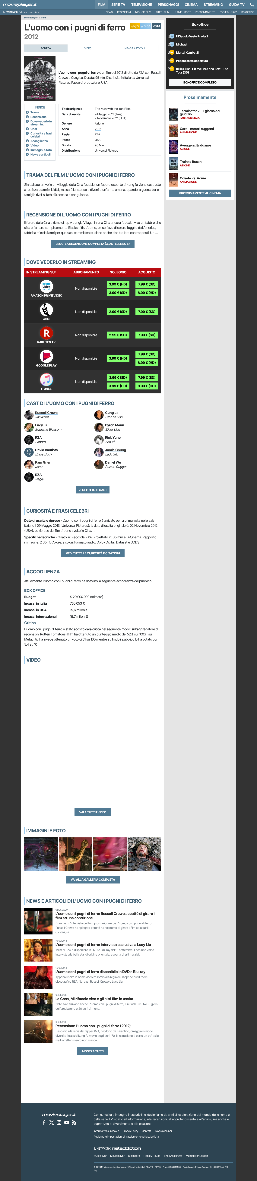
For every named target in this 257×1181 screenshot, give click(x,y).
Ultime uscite (182, 12)
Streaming (213, 5)
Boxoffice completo (200, 82)
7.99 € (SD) (146, 284)
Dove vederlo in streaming (41, 122)
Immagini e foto (41, 150)
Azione (99, 123)
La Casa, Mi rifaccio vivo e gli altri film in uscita (94, 999)
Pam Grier (43, 462)
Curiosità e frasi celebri (41, 134)
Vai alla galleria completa (93, 879)
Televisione (141, 5)
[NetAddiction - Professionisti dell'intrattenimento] (126, 1148)
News (109, 12)
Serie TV (118, 5)
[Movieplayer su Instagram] (59, 1122)
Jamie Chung (115, 450)
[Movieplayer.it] (20, 4)
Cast (33, 129)
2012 (98, 129)
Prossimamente (205, 12)
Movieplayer (31, 18)
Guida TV (237, 5)
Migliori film (143, 12)
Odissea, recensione (29, 12)
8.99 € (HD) (147, 293)
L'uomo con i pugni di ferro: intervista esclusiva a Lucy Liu (103, 944)
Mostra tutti (93, 1051)
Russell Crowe (46, 413)
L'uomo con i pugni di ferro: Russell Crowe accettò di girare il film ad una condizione (106, 915)
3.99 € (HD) (118, 284)
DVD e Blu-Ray (228, 12)
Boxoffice (247, 12)
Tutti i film (162, 12)
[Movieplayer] (59, 1114)
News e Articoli (135, 48)
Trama (34, 112)
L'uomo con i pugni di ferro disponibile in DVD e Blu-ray (100, 971)
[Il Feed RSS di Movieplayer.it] (74, 1122)
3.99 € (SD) (118, 293)
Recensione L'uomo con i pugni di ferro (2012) (93, 1026)
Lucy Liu (41, 425)
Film (101, 5)
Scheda (46, 48)
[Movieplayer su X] (51, 1122)
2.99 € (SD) (118, 312)
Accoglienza (39, 141)
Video (87, 48)
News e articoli (40, 154)
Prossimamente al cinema (200, 193)
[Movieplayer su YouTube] (66, 1122)
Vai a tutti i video (92, 812)
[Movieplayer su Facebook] (44, 1122)
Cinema (191, 5)
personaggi (168, 5)
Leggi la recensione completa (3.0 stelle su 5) (93, 244)
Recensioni (124, 12)
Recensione (38, 117)
